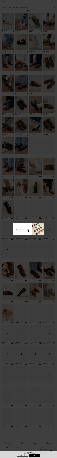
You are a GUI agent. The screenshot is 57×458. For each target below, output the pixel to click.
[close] (42, 224)
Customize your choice (22, 455)
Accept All (34, 455)
